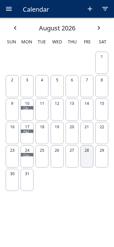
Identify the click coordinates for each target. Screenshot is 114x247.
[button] (9, 9)
